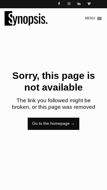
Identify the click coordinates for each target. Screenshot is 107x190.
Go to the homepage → (53, 123)
